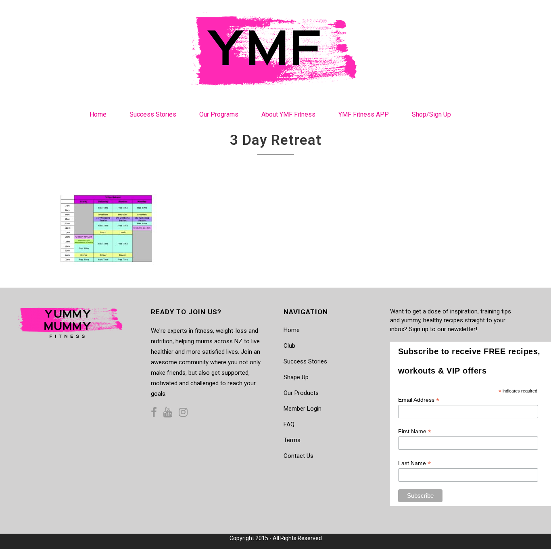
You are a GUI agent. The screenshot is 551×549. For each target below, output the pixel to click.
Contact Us (298, 455)
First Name (414, 431)
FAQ (289, 424)
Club (289, 345)
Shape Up (296, 377)
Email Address (418, 400)
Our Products (301, 393)
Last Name (414, 463)
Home (292, 330)
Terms (292, 440)
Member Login (302, 408)
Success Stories (305, 361)
